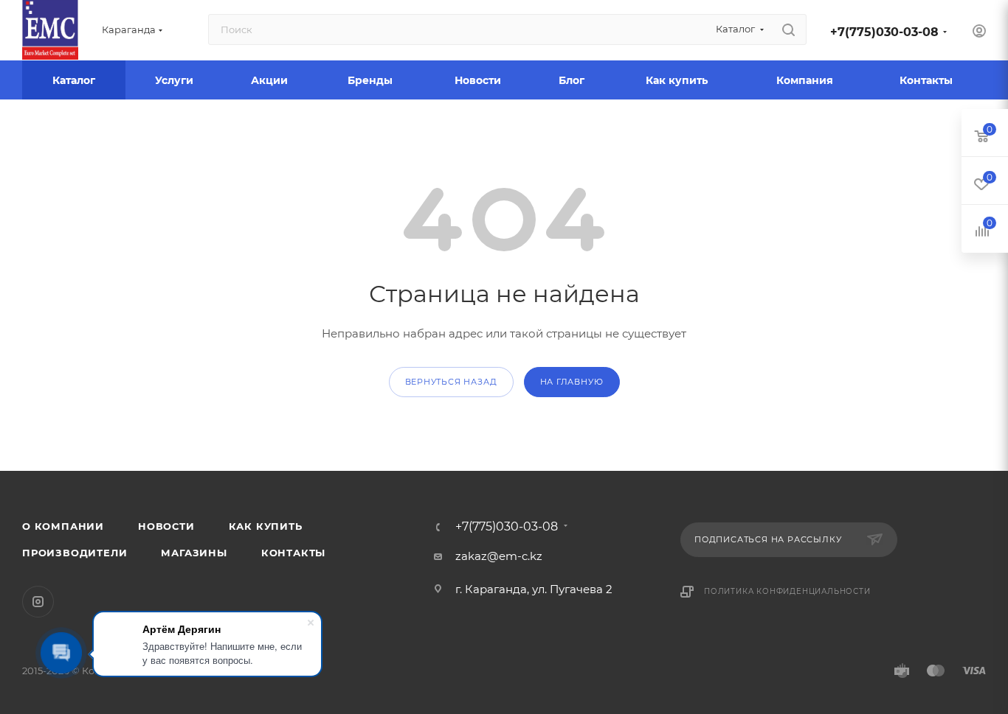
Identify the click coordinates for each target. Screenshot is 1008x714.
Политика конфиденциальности (787, 591)
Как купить (266, 526)
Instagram (38, 601)
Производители (74, 553)
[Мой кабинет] (979, 33)
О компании (63, 526)
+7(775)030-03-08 (884, 32)
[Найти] (788, 29)
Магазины (194, 553)
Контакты (293, 553)
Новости (166, 526)
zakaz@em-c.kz (498, 556)
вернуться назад (451, 382)
